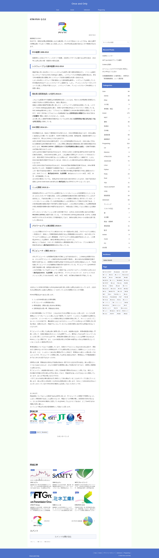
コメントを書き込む (63, 537)
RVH (40, 432)
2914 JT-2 (59, 422)
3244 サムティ (51, 422)
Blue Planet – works (69, 423)
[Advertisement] (63, 449)
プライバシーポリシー (109, 553)
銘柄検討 (34, 432)
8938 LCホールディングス (79, 423)
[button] (128, 42)
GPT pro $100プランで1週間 (111, 60)
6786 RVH (41, 422)
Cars (95, 553)
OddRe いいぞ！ (107, 56)
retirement (119, 553)
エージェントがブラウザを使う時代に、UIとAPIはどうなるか (115, 70)
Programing (127, 553)
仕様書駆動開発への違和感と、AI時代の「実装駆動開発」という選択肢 (115, 77)
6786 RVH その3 (34, 422)
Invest (100, 553)
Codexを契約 (106, 64)
